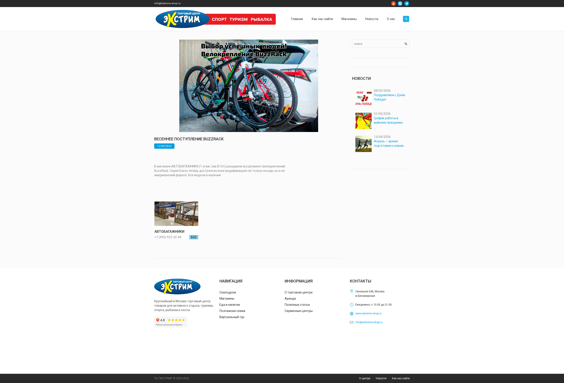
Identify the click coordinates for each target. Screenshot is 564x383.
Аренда (290, 298)
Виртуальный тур (231, 317)
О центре (364, 378)
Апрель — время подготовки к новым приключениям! (388, 143)
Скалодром (227, 292)
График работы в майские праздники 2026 (388, 120)
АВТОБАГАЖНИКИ (169, 231)
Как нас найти (401, 378)
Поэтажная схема (232, 311)
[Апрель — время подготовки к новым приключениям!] (363, 144)
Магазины (226, 298)
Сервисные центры (299, 311)
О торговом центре (299, 292)
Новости (381, 378)
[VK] (400, 3)
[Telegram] (406, 3)
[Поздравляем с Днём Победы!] (363, 98)
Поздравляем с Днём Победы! (389, 97)
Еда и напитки (229, 304)
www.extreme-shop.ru (368, 313)
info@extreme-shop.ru (167, 3)
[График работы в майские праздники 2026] (363, 121)
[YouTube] (393, 3)
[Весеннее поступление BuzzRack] (248, 85)
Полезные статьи (297, 304)
